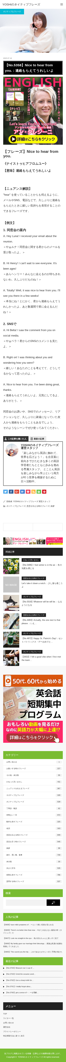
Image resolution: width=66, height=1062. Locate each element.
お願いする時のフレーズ (33, 768)
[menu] (61, 4)
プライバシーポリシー (12, 1031)
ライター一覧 (8, 1018)
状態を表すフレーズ (33, 875)
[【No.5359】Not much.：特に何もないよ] (48, 527)
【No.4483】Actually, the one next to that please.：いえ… (41, 622)
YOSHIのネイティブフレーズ (21, 4)
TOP (5, 1014)
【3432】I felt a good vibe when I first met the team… (41, 658)
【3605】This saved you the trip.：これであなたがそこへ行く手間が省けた (32, 952)
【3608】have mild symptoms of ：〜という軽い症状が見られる (28, 925)
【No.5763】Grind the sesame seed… (20, 974)
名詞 (33, 828)
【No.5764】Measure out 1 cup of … (19, 968)
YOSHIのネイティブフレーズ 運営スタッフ (31, 501)
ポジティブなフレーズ (12, 11)
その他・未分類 (33, 775)
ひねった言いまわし (31, 560)
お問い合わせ (33, 762)
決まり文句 (33, 868)
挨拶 (52, 506)
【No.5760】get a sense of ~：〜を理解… (22, 992)
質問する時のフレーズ (33, 881)
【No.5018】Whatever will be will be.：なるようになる (42, 603)
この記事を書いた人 (17, 439)
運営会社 (6, 1027)
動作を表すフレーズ (33, 822)
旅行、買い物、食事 (33, 855)
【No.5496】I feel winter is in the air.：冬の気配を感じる (42, 566)
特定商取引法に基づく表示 (13, 1036)
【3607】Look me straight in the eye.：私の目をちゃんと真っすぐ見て (30, 938)
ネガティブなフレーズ (33, 795)
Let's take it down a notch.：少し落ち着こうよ (42, 585)
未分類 (33, 862)
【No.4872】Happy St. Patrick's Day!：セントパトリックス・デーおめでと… (42, 640)
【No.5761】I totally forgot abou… (18, 986)
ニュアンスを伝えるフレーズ (33, 788)
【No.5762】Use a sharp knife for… (19, 980)
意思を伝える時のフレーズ (38, 506)
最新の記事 (39, 439)
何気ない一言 (33, 815)
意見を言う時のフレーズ (33, 842)
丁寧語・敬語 (33, 808)
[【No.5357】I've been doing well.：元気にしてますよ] (18, 527)
